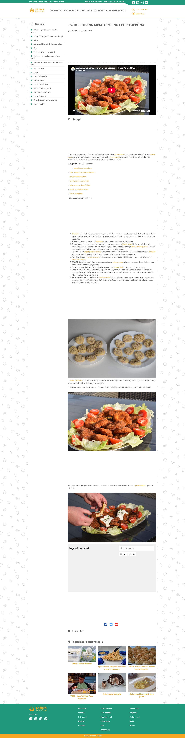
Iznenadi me (118, 11)
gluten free (119, 267)
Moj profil (98, 1)
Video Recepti (55, 11)
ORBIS (99, 736)
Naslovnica (33, 1)
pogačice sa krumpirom (83, 168)
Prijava (121, 1)
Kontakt (62, 1)
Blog (108, 11)
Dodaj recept (108, 1)
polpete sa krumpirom (78, 177)
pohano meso (119, 154)
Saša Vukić (74, 31)
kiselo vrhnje (127, 244)
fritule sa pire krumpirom (79, 189)
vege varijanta (115, 157)
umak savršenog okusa (139, 247)
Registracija (89, 1)
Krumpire (75, 234)
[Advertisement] (112, 47)
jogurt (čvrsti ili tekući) (93, 252)
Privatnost (47, 1)
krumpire (99, 242)
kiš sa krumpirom (76, 194)
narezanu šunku (93, 257)
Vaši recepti (99, 11)
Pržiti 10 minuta (76, 381)
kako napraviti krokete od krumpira (82, 172)
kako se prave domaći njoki (80, 185)
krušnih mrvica (105, 277)
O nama (40, 1)
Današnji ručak (84, 11)
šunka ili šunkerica (78, 260)
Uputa (116, 1)
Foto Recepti (70, 11)
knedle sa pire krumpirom (79, 181)
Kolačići (55, 1)
